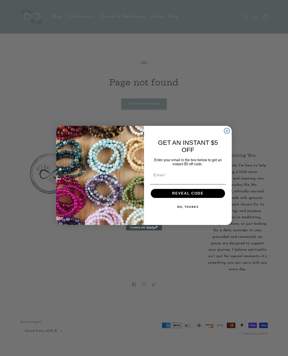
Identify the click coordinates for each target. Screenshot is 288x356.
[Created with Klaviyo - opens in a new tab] (144, 227)
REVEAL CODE (188, 193)
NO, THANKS (188, 207)
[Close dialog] (227, 131)
